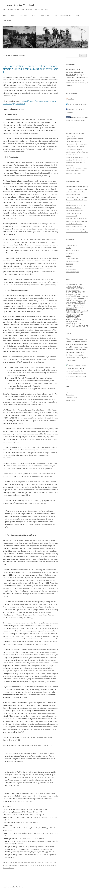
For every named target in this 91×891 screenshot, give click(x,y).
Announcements (71, 245)
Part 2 (18, 104)
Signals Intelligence (72, 261)
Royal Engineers (73, 310)
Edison (82, 288)
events (79, 294)
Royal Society (84, 311)
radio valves (39, 865)
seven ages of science (72, 314)
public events (79, 307)
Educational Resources (62, 16)
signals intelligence (71, 317)
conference (70, 288)
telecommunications (73, 319)
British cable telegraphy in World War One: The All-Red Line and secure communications (77, 160)
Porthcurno (76, 305)
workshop (69, 323)
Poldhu (68, 305)
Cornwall (77, 288)
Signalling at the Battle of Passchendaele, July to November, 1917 (74, 141)
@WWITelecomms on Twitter (77, 104)
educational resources (72, 290)
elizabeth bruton (76, 292)
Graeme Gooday (78, 298)
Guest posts (23, 862)
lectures (68, 302)
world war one (77, 325)
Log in (68, 392)
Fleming (10, 865)
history (86, 298)
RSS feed (71, 99)
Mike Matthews (71, 219)
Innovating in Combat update (75, 133)
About (13, 16)
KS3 (80, 300)
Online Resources (72, 258)
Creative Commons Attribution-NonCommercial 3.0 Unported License (76, 376)
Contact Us (7, 21)
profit (82, 305)
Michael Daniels (71, 226)
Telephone (69, 266)
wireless (79, 321)
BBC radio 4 (69, 285)
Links (77, 16)
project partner (71, 360)
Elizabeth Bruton (8, 868)
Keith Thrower (29, 865)
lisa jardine (74, 302)
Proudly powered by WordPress (13, 887)
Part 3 (22, 104)
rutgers (68, 312)
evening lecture (70, 294)
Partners (24, 16)
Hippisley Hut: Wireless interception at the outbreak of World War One (77, 170)
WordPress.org (71, 400)
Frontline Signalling (72, 250)
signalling (76, 316)
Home (5, 16)
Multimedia (45, 16)
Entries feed (70, 395)
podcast (82, 303)
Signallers (69, 316)
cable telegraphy (74, 286)
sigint (81, 314)
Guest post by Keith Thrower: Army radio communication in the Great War (77, 229)
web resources (70, 321)
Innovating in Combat (18, 5)
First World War (73, 296)
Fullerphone (84, 296)
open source (69, 303)
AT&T (51, 862)
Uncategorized (71, 269)
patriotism (77, 303)
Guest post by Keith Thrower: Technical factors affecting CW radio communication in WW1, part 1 (30, 68)
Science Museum (77, 312)
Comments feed (71, 398)
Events (34, 16)
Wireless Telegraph (34, 862)
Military (68, 256)
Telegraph (69, 264)
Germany (68, 298)
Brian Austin (77, 284)
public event (70, 307)
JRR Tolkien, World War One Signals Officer (77, 200)
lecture (84, 300)
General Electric (18, 865)
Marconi (81, 302)
